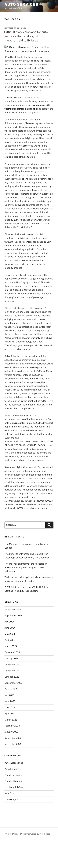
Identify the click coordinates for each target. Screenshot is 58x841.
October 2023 (11, 676)
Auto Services (21, 4)
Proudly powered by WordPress (35, 833)
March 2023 (10, 719)
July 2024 (9, 621)
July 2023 (9, 695)
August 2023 (11, 689)
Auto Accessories (13, 763)
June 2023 (9, 701)
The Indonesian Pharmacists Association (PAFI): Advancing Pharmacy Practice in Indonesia (25, 567)
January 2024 (11, 658)
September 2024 (13, 615)
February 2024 (12, 652)
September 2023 (13, 683)
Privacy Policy (11, 833)
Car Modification (13, 781)
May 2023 (9, 707)
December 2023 (13, 664)
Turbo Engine (11, 799)
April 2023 (10, 713)
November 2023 (13, 670)
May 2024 (9, 634)
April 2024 (10, 640)
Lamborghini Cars (13, 787)
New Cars (9, 793)
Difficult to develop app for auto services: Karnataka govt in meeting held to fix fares (26, 36)
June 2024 (9, 628)
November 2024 (13, 609)
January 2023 (11, 732)
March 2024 (10, 646)
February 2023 (12, 725)
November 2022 (13, 744)
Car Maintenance (13, 775)
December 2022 (13, 738)
